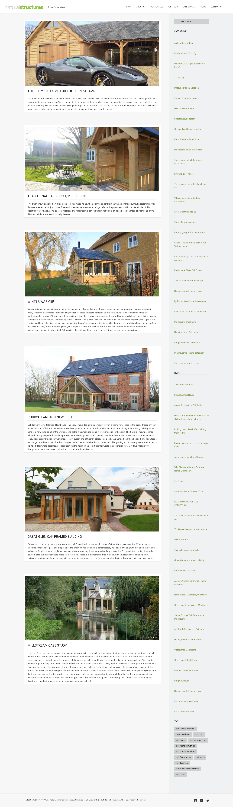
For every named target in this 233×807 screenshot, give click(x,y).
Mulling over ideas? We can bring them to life (190, 431)
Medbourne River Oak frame (188, 270)
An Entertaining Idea (183, 43)
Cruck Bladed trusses (184, 711)
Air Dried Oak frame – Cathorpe (189, 629)
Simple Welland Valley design (188, 280)
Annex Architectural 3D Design (188, 405)
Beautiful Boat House (184, 394)
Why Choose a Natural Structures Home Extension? (189, 469)
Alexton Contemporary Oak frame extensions (190, 582)
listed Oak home (183, 734)
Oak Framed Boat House (185, 660)
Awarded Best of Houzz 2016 (188, 491)
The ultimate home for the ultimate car (61, 91)
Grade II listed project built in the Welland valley (190, 244)
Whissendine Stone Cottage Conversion (187, 199)
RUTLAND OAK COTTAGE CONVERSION (186, 503)
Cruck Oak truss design (185, 211)
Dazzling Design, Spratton (186, 87)
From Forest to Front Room (187, 139)
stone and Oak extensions (187, 768)
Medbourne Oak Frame (185, 321)
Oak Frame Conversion (185, 745)
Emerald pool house (184, 173)
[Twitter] (207, 800)
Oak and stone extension (186, 670)
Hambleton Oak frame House (188, 290)
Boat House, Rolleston (184, 118)
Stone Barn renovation (185, 222)
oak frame (180, 740)
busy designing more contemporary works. (191, 445)
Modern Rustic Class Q (185, 53)
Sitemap (142, 800)
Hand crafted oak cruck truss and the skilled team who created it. (191, 417)
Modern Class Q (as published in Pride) (189, 65)
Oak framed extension (186, 751)
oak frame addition (198, 740)
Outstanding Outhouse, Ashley (188, 129)
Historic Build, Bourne (184, 108)
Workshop (180, 774)
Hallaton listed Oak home (186, 332)
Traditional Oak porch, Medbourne (57, 196)
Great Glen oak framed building (55, 536)
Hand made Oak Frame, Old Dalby (190, 594)
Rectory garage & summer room (189, 232)
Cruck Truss (179, 481)
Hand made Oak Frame (186, 728)
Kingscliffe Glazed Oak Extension (190, 311)
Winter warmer (41, 301)
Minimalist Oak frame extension (189, 352)
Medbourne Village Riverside (188, 149)
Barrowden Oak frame (184, 570)
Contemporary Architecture (187, 363)
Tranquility (179, 77)
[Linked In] (195, 800)
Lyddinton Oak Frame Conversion (190, 301)
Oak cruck (199, 734)
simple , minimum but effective (189, 456)
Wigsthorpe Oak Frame (185, 649)
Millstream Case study (47, 645)
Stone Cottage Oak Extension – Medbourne (189, 617)
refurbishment (182, 763)
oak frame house (183, 757)
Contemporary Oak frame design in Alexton (191, 258)
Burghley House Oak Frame (187, 342)
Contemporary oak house (186, 701)
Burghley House (181, 680)
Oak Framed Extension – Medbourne (191, 605)
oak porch (200, 757)
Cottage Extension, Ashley (186, 98)
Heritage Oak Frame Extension (188, 639)
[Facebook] (201, 800)
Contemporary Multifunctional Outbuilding (188, 162)
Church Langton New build (50, 417)
